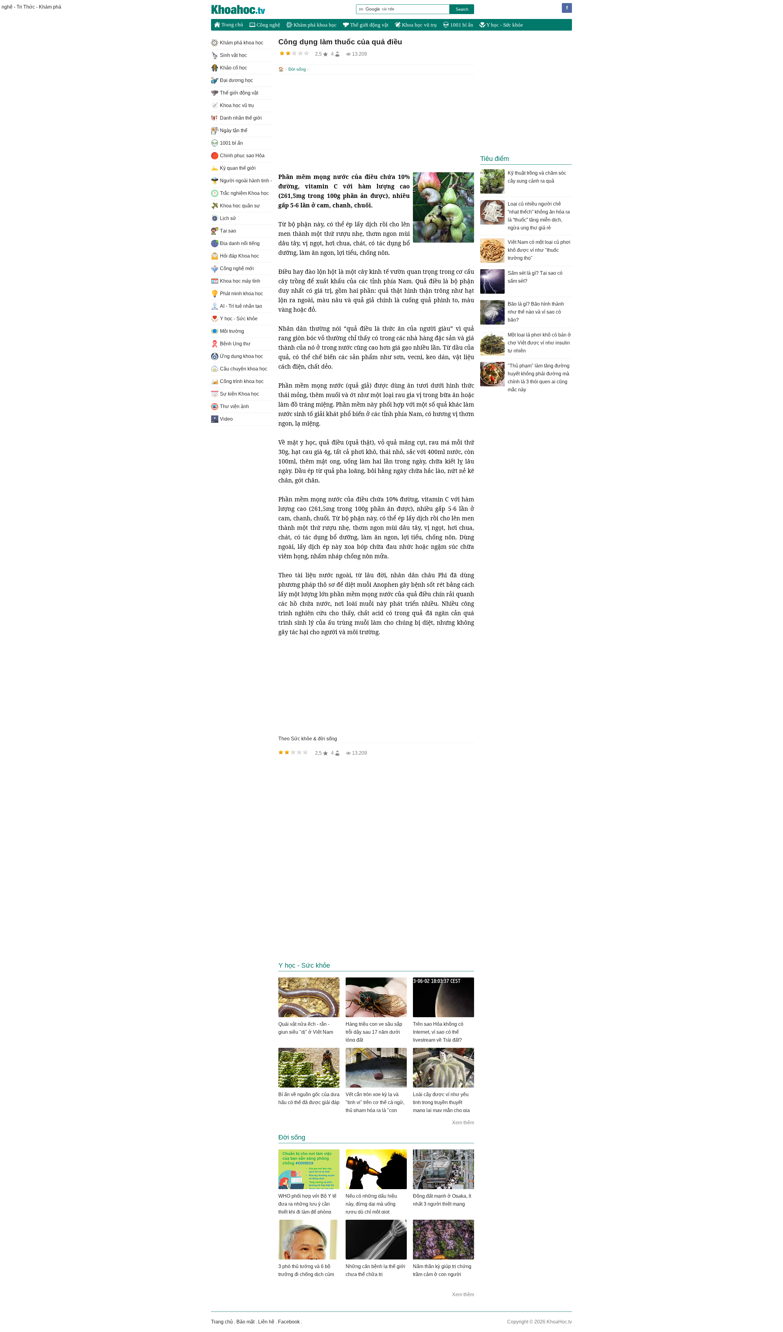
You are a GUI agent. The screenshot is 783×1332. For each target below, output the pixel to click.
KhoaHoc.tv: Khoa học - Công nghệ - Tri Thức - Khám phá (244, 9)
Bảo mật (245, 1321)
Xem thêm (463, 1122)
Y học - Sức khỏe (504, 25)
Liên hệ (266, 1321)
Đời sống (297, 69)
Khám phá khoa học (314, 25)
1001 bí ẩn (461, 25)
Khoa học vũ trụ (419, 25)
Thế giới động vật (368, 25)
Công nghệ (267, 25)
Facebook (289, 1321)
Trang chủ (231, 25)
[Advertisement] (376, 123)
